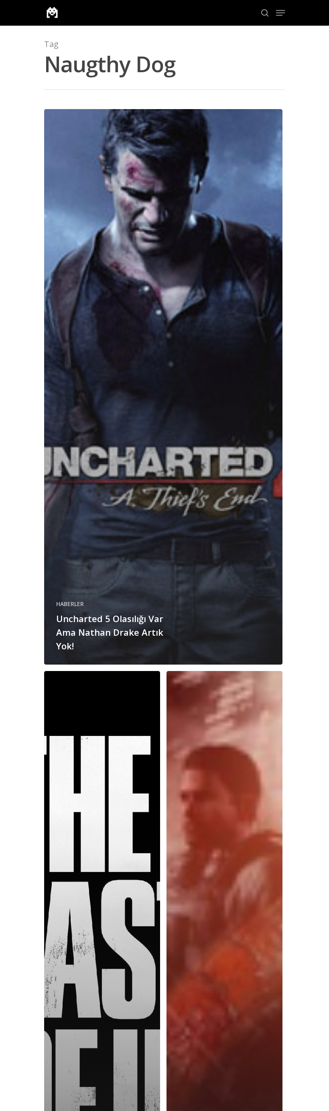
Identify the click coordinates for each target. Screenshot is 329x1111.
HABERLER (70, 604)
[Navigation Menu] (280, 13)
